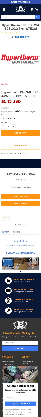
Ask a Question (20, 196)
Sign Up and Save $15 (20, 403)
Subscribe (20, 348)
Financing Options (8, 361)
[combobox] (18, 17)
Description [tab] (20, 145)
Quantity (4, 122)
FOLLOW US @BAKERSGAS (20, 253)
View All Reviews (20, 203)
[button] (36, 9)
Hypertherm (22, 36)
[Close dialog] (36, 368)
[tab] (21, 225)
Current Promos (7, 364)
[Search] (37, 17)
